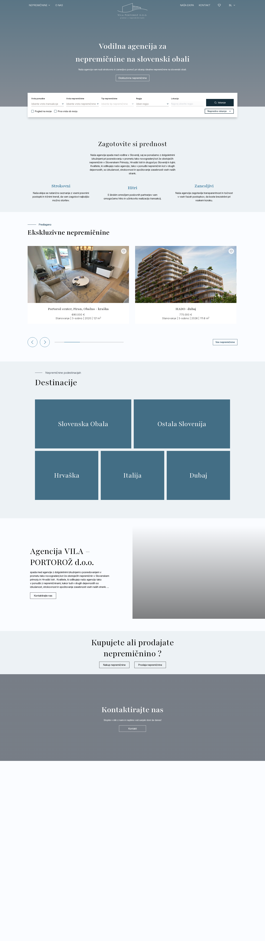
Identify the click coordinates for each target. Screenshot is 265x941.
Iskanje (222, 102)
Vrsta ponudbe (38, 98)
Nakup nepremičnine (114, 664)
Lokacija (175, 98)
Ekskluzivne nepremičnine (132, 77)
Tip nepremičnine (109, 98)
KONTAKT (204, 5)
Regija (139, 98)
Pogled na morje (43, 111)
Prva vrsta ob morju (67, 111)
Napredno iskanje (217, 111)
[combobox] (47, 103)
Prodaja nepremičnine (150, 664)
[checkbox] (32, 111)
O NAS (59, 5)
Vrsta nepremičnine (75, 98)
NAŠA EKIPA (187, 5)
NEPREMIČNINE (38, 5)
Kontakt (132, 728)
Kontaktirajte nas (43, 595)
